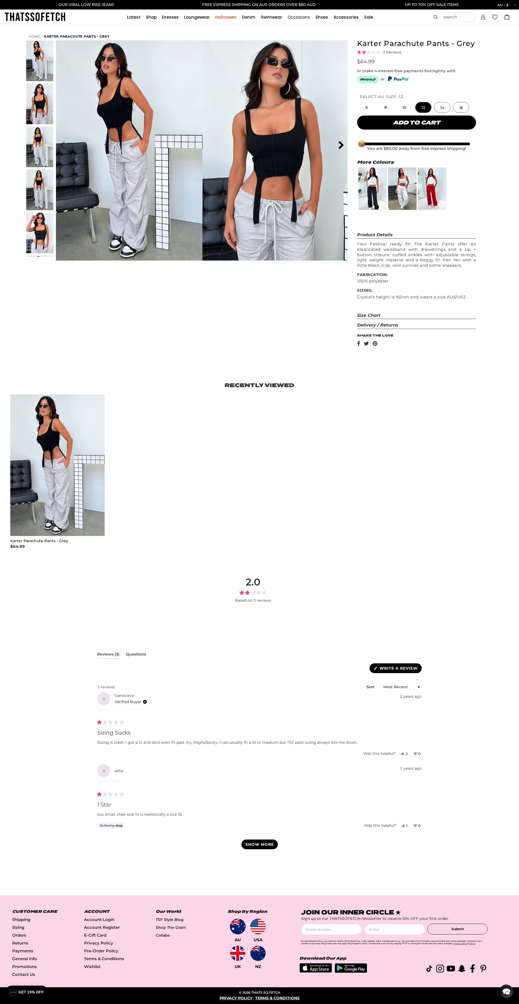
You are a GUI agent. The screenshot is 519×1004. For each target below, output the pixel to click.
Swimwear (271, 17)
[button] (483, 16)
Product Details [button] (375, 234)
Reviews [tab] (108, 655)
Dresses (170, 17)
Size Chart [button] (369, 315)
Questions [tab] (136, 655)
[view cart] (507, 17)
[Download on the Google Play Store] (351, 971)
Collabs (163, 935)
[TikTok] (429, 969)
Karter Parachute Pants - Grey (76, 36)
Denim (248, 17)
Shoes (321, 17)
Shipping (21, 919)
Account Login (99, 919)
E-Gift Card (95, 935)
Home (34, 36)
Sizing (18, 927)
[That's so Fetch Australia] (238, 926)
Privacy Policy (98, 943)
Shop (151, 17)
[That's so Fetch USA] (258, 926)
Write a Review (400, 669)
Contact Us (23, 974)
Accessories (346, 17)
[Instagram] (440, 969)
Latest (134, 17)
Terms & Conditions (104, 958)
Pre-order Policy (101, 950)
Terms (472, 943)
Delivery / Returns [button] (377, 325)
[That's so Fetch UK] (238, 953)
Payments (22, 950)
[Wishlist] (495, 17)
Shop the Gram (171, 927)
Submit (457, 929)
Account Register (102, 927)
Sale (368, 17)
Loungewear (197, 17)
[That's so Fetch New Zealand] (258, 953)
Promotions (24, 966)
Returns (20, 943)
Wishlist (92, 966)
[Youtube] (450, 969)
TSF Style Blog (170, 919)
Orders (19, 935)
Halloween (226, 17)
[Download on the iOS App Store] (316, 971)
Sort (371, 686)
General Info (24, 958)
